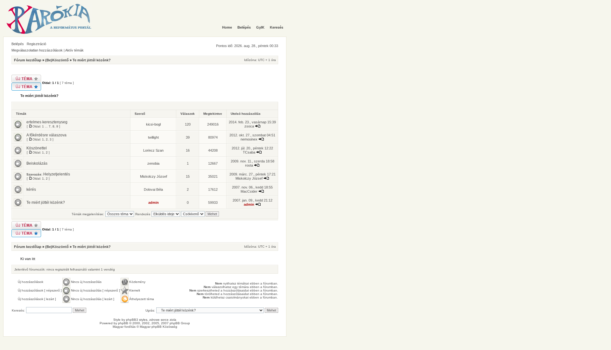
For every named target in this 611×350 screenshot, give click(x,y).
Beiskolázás (36, 163)
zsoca (249, 126)
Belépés (17, 44)
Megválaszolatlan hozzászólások (37, 50)
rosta (249, 165)
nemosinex (249, 139)
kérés (31, 189)
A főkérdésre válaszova (46, 135)
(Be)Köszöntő (57, 60)
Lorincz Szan (153, 150)
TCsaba (249, 152)
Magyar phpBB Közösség (158, 326)
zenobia (153, 163)
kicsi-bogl (153, 124)
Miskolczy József (153, 176)
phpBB (123, 323)
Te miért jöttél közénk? (92, 60)
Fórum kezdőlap (27, 60)
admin (153, 202)
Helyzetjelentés (56, 174)
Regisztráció (36, 44)
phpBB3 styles (136, 319)
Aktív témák (74, 50)
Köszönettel (36, 148)
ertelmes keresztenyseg (46, 122)
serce (165, 319)
